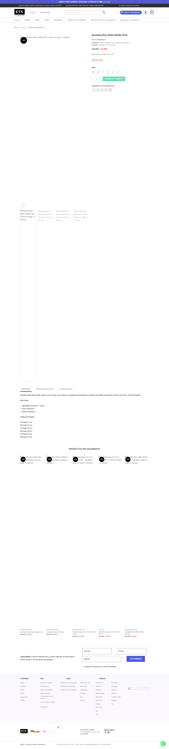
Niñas (47, 20)
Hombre (27, 20)
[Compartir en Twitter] (98, 90)
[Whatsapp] (163, 743)
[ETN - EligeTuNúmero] (19, 12)
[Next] (85, 122)
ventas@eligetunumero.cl (88, 732)
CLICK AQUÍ (106, 2)
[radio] (93, 72)
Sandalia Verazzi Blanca (55, 632)
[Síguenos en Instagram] (108, 733)
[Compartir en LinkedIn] (110, 90)
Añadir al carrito (114, 79)
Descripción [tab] (25, 389)
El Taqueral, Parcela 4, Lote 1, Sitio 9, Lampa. (70, 744)
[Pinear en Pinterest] (106, 90)
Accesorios (58, 20)
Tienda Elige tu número (76, 20)
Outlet (23, 27)
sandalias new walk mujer (107, 45)
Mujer (17, 20)
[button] (131, 12)
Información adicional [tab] (45, 389)
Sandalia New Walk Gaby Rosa (31, 632)
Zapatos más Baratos (36, 27)
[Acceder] (145, 12)
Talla (93, 67)
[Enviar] (104, 13)
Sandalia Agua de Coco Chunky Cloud (84, 633)
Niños (37, 20)
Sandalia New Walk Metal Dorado (134, 633)
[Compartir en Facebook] (94, 90)
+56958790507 (106, 744)
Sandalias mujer (109, 43)
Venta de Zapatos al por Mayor (103, 20)
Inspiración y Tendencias (129, 20)
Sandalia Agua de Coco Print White (109, 633)
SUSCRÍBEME (136, 659)
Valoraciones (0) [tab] (65, 389)
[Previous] (24, 122)
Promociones (45, 12)
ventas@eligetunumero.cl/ (92, 744)
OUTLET (33, 12)
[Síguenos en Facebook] (105, 733)
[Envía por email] (102, 90)
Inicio (16, 27)
